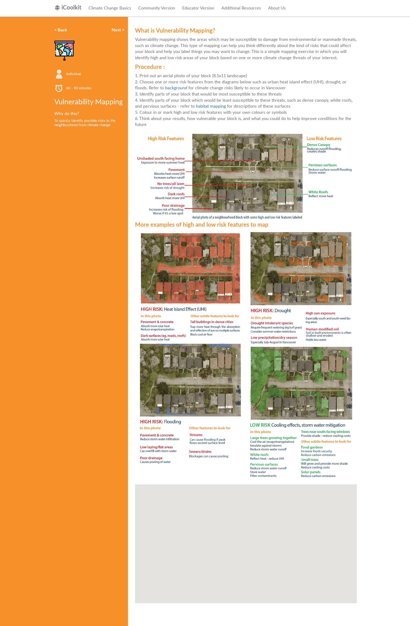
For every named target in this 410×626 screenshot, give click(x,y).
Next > (118, 30)
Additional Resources (241, 8)
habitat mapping (211, 106)
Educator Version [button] (198, 8)
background (176, 88)
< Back (60, 30)
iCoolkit (71, 8)
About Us (277, 8)
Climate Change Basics (110, 8)
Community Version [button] (156, 8)
